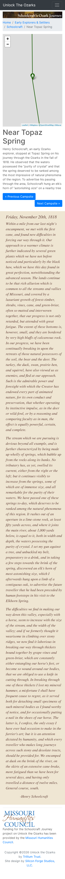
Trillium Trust (31, 856)
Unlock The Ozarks (19, 5)
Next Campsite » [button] (48, 203)
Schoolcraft (15, 27)
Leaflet (25, 124)
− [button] (7, 44)
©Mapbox (33, 124)
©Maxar (57, 124)
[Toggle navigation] (57, 5)
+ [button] (7, 39)
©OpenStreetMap (46, 124)
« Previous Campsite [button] (19, 196)
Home (7, 22)
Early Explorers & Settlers (32, 22)
